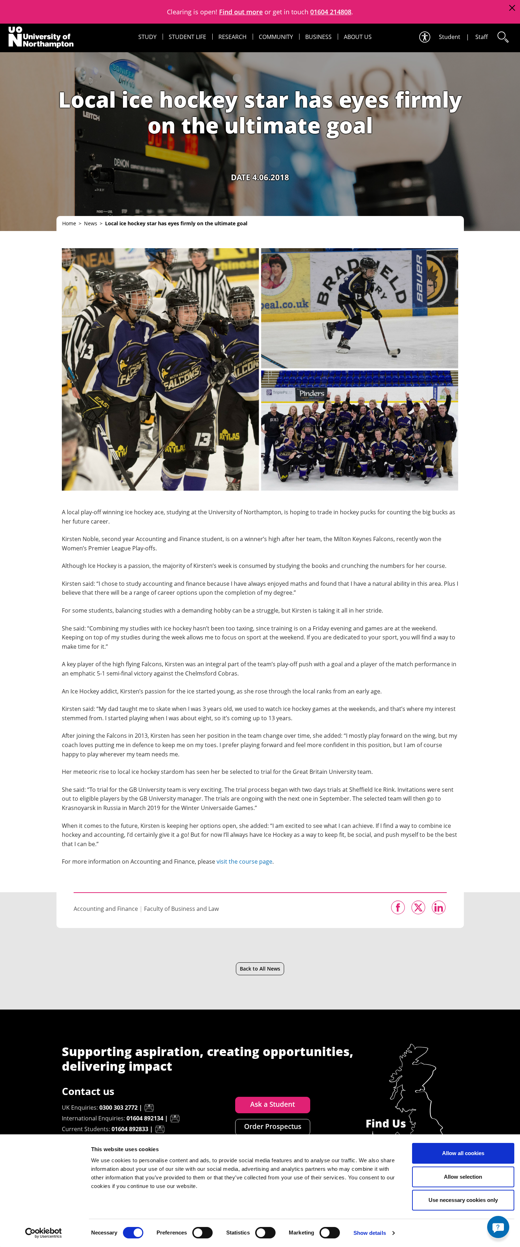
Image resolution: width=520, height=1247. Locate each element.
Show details (369, 1233)
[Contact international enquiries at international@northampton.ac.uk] (174, 1118)
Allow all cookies (463, 1153)
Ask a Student (272, 1104)
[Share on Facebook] (398, 907)
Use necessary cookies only (463, 1200)
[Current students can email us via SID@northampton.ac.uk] (159, 1129)
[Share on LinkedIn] (439, 907)
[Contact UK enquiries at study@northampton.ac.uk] (149, 1108)
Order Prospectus (272, 1126)
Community (276, 37)
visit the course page (244, 861)
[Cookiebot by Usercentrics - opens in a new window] (43, 1233)
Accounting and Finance (106, 909)
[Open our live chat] (498, 1227)
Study (147, 37)
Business (318, 37)
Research (232, 37)
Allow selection (463, 1177)
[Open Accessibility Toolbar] (424, 37)
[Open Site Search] (502, 37)
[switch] (202, 1232)
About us (358, 37)
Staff (481, 37)
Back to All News (260, 968)
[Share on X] (418, 907)
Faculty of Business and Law (181, 909)
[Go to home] (41, 37)
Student (449, 37)
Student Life (187, 37)
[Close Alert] (512, 8)
